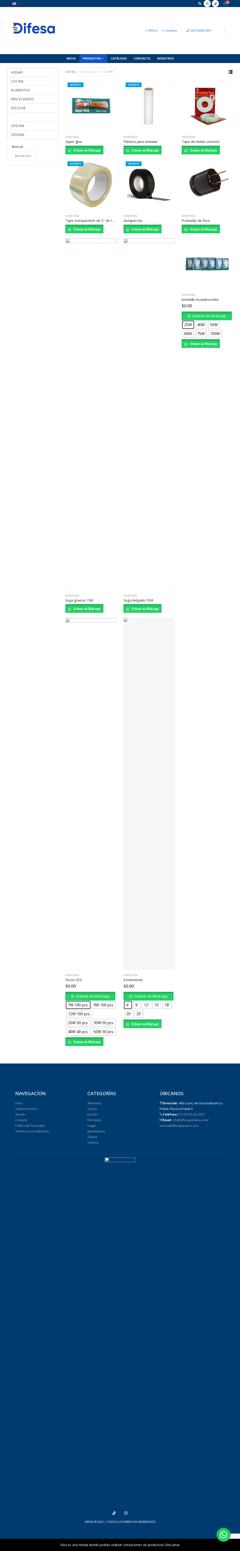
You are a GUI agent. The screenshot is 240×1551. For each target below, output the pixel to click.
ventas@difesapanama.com (179, 1126)
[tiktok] (114, 1513)
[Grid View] (225, 72)
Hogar (91, 1126)
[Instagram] (207, 3)
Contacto (171, 31)
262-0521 (199, 1114)
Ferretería (72, 137)
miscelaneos (22, 99)
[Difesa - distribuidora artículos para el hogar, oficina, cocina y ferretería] (34, 30)
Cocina (92, 1109)
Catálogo (119, 58)
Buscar (17, 146)
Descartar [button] (172, 1545)
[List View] (231, 72)
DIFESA (153, 31)
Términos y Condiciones (32, 1131)
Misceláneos (96, 1131)
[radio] (188, 324)
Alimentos (94, 1103)
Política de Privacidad (30, 1126)
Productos (92, 58)
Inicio (71, 58)
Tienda (20, 1114)
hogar (16, 72)
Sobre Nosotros (26, 1109)
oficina (17, 125)
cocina (17, 81)
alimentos (20, 90)
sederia (17, 134)
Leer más (108, 88)
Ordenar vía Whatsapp (87, 150)
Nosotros (165, 58)
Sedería (92, 1143)
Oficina (92, 1137)
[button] (207, 315)
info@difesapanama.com (189, 1120)
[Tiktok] (215, 3)
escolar (18, 108)
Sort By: (70, 72)
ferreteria (20, 117)
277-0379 (184, 1114)
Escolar (92, 1114)
